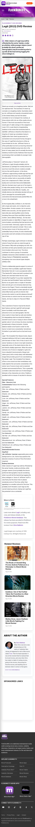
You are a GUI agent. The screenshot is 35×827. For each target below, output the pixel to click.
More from (12, 669)
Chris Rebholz (7, 31)
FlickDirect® (26, 818)
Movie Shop (23, 776)
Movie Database (6, 776)
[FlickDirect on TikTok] (14, 807)
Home (3, 19)
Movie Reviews (24, 773)
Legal (18, 815)
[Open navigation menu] (3, 10)
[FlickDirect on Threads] (20, 807)
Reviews (12, 19)
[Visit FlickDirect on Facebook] (26, 807)
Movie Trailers (24, 770)
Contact (24, 815)
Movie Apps (23, 763)
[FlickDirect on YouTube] (3, 807)
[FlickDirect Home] (17, 10)
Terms (3, 815)
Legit (7, 19)
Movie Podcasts (6, 763)
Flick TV (22, 766)
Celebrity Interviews (7, 773)
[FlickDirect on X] (31, 807)
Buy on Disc (17, 103)
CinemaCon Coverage (7, 766)
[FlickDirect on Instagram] (9, 807)
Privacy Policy (11, 815)
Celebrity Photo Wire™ (7, 770)
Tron (10, 653)
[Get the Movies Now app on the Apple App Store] (17, 3)
